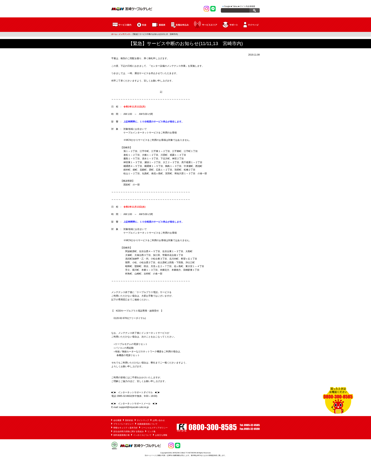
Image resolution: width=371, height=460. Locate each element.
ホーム (114, 34)
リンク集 (151, 431)
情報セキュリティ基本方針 (125, 428)
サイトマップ (143, 420)
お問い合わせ (159, 420)
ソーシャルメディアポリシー (154, 428)
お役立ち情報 (161, 435)
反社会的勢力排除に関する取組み (128, 431)
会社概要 (117, 420)
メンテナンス (124, 34)
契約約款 (129, 420)
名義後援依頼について (147, 424)
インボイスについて (142, 435)
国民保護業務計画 (121, 435)
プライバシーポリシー (123, 424)
